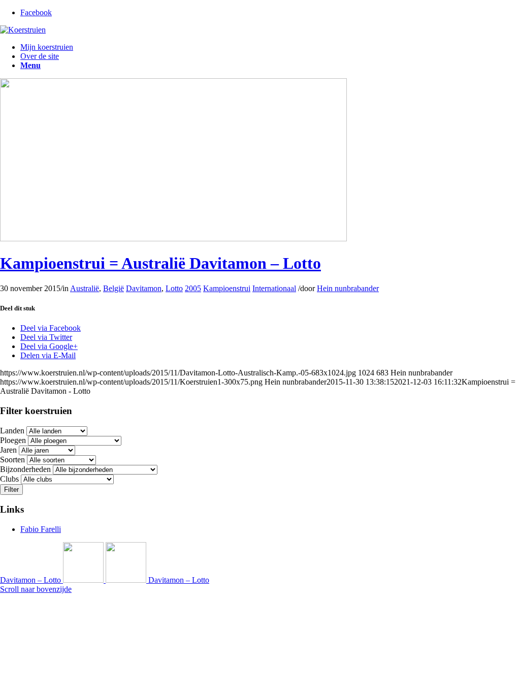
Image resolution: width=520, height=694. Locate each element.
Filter (11, 489)
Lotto (174, 288)
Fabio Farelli (40, 529)
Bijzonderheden (25, 469)
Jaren (8, 450)
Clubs (9, 479)
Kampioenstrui (226, 288)
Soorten (12, 459)
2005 (193, 288)
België (113, 288)
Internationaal (274, 288)
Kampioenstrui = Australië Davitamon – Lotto (160, 263)
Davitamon (143, 288)
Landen (12, 430)
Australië (84, 288)
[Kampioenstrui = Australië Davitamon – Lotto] (173, 238)
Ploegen (13, 440)
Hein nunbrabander (348, 288)
